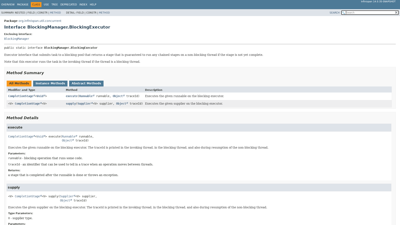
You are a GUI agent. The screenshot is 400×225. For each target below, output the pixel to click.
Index (83, 4)
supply (71, 103)
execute (72, 96)
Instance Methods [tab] (50, 83)
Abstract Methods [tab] (86, 83)
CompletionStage (20, 96)
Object (118, 96)
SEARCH (335, 12)
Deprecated (68, 4)
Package (23, 4)
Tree (54, 4)
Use (46, 4)
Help (93, 4)
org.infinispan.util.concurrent (40, 20)
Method (55, 12)
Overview (8, 4)
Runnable (85, 96)
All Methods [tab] (19, 83)
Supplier (84, 103)
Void (40, 96)
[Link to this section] (47, 73)
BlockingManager (16, 38)
